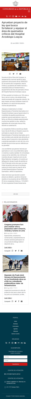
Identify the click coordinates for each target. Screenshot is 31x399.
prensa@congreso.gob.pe (13, 374)
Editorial (15, 331)
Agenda (15, 328)
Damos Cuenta (15, 333)
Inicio (15, 321)
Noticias (15, 323)
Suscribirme (15, 364)
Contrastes (16, 326)
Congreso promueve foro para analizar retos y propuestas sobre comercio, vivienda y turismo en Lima (15, 228)
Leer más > (8, 247)
